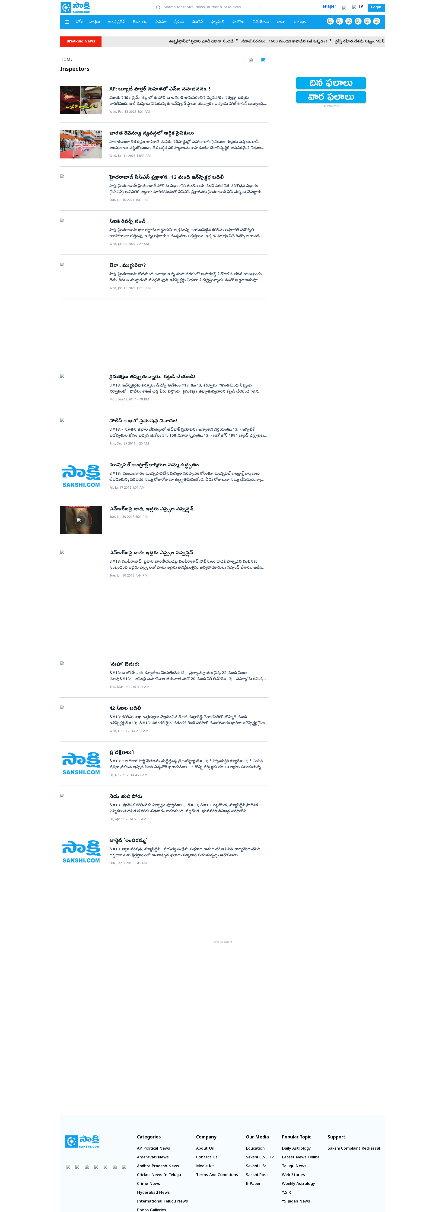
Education (255, 1148)
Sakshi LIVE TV (260, 1157)
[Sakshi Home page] (75, 7)
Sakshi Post (257, 1175)
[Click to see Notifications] (344, 7)
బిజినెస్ (197, 22)
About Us (205, 1148)
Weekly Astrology (298, 1184)
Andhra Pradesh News (158, 1166)
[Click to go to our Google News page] (376, 21)
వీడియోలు (261, 22)
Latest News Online (301, 1157)
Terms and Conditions (217, 1175)
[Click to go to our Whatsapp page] (339, 21)
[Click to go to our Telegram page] (114, 1166)
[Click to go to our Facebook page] (330, 21)
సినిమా (161, 22)
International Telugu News (162, 1201)
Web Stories (293, 1175)
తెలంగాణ (140, 22)
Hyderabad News (153, 1193)
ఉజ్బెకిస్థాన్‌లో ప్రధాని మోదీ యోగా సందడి (176, 41)
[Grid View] (250, 59)
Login (376, 7)
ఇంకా (281, 22)
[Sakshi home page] (82, 1141)
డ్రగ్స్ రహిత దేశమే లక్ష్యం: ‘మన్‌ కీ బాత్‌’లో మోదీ (348, 41)
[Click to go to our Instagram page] (358, 21)
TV (360, 7)
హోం (79, 22)
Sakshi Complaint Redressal (354, 1148)
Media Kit (205, 1166)
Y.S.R (286, 1193)
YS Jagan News (296, 1201)
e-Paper (300, 22)
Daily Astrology (296, 1148)
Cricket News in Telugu (159, 1175)
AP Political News (153, 1148)
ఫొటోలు (238, 22)
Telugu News (294, 1166)
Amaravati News (153, 1157)
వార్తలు (94, 22)
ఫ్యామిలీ (217, 22)
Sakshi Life (256, 1166)
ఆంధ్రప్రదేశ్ (116, 22)
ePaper (329, 7)
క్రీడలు (179, 22)
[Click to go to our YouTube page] (367, 21)
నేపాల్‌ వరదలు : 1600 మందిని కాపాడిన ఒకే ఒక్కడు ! (259, 41)
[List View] (263, 59)
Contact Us (207, 1157)
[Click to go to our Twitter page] (348, 21)
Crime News (148, 1184)
